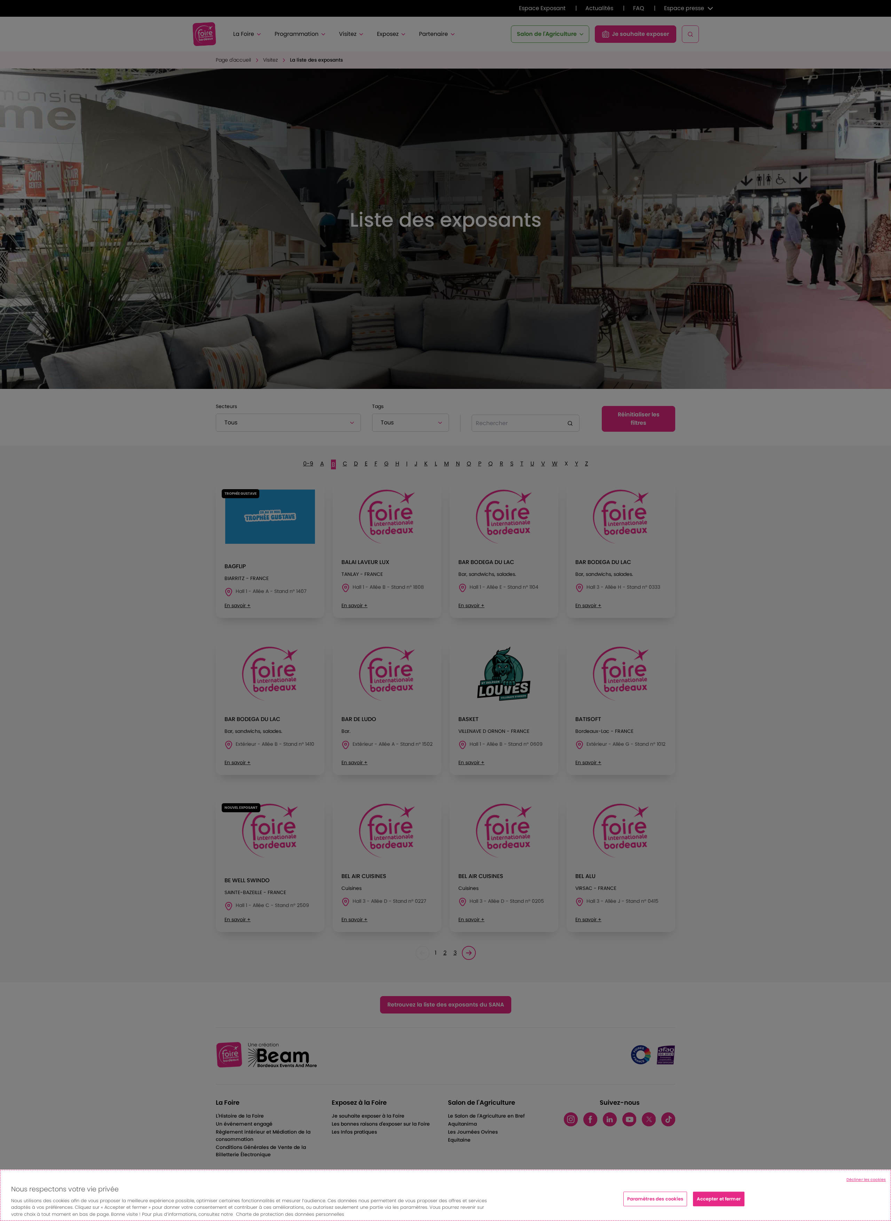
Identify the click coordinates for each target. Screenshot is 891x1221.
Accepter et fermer (718, 1199)
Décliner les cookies (866, 1179)
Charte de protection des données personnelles (290, 1214)
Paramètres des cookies (655, 1199)
